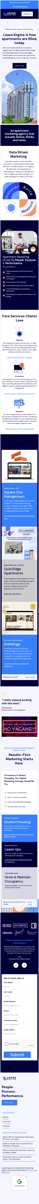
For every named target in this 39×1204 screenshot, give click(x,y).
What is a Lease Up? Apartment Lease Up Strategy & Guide (18, 1151)
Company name (10, 1020)
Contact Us (27, 14)
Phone (6, 1011)
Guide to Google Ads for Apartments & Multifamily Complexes (18, 1145)
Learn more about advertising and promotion (19, 394)
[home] (9, 14)
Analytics (6, 1126)
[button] (35, 13)
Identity (6, 1117)
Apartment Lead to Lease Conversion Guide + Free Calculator (17, 1158)
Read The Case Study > (13, 594)
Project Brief (9, 1030)
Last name (8, 992)
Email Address (10, 1001)
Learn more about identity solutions (19, 357)
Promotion (7, 1121)
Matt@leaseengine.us (20, 6)
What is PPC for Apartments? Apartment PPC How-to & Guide (18, 1138)
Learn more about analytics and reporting (19, 429)
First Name (8, 982)
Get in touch (30, 677)
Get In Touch (19, 66)
